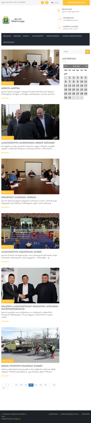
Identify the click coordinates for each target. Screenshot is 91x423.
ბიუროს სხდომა (10, 88)
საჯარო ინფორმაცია (72, 36)
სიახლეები (53, 414)
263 (36, 385)
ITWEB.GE (17, 419)
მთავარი (7, 36)
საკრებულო (37, 36)
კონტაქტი (85, 414)
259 (16, 385)
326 (54, 385)
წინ (86, 65)
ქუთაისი (17, 36)
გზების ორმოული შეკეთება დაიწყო (22, 366)
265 (45, 385)
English (56, 3)
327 (3, 388)
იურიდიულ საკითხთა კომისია (18, 197)
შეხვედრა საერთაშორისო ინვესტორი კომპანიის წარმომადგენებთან (29, 308)
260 (21, 385)
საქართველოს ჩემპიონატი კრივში (21, 252)
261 (26, 385)
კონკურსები (8, 42)
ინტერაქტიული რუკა (76, 3)
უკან (65, 65)
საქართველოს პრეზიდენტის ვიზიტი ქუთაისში (27, 143)
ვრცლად (5, 98)
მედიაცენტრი (53, 36)
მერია (26, 36)
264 (40, 385)
